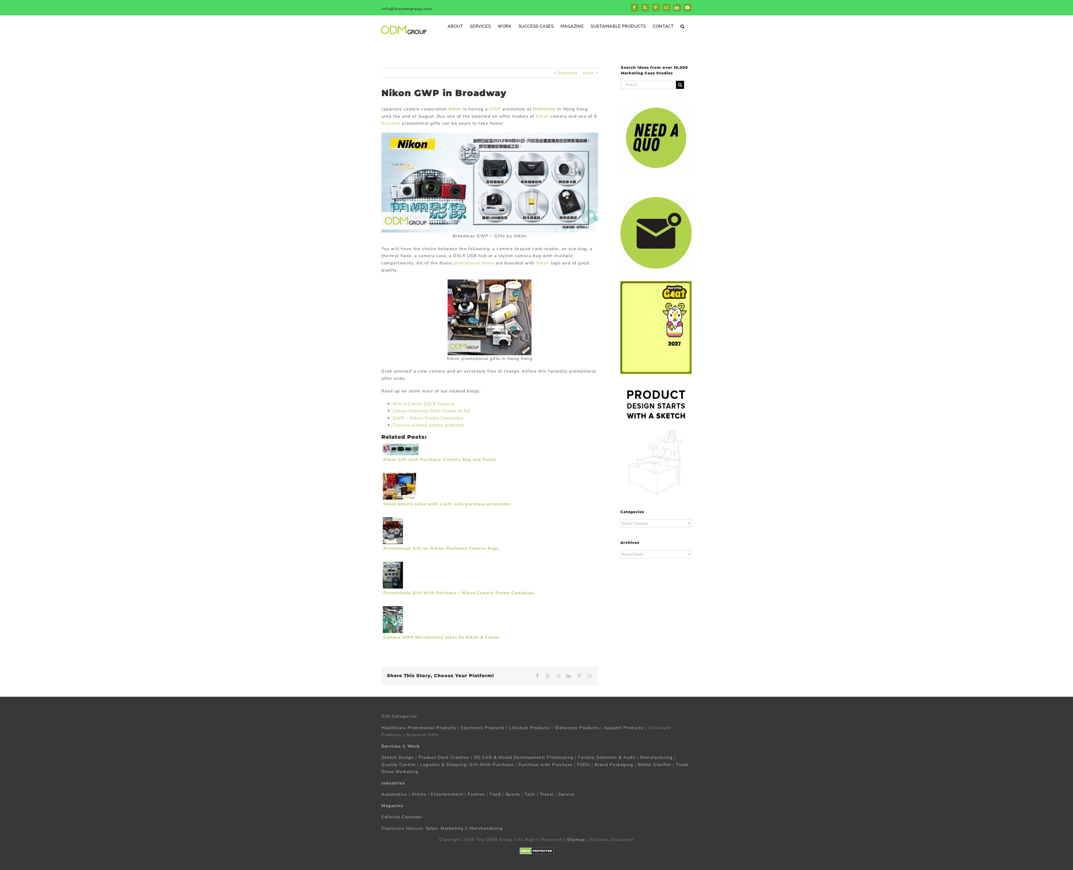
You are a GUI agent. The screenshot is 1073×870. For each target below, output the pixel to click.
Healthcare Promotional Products (418, 727)
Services (391, 746)
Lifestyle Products (529, 727)
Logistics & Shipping (443, 764)
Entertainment (447, 794)
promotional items (474, 263)
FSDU (583, 764)
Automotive (394, 794)
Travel (547, 794)
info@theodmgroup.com (406, 8)
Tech (529, 794)
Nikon (455, 109)
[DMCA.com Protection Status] (537, 851)
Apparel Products (623, 727)
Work (413, 746)
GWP (495, 109)
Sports (512, 794)
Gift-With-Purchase (491, 764)
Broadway (544, 109)
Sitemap (576, 839)
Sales (432, 828)
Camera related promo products (428, 425)
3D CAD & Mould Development (509, 757)
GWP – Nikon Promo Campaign (428, 418)
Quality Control (398, 764)
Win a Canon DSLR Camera (424, 404)
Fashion (476, 794)
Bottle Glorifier (653, 764)
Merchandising (486, 828)
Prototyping (560, 757)
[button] (682, 26)
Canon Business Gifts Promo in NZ (431, 411)
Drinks (419, 794)
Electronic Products (483, 727)
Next (588, 73)
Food (495, 794)
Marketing (452, 828)
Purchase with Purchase (545, 764)
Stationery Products (577, 727)
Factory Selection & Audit (607, 757)
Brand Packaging (614, 764)
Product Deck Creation (444, 757)
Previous (567, 73)
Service (567, 794)
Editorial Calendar (401, 817)
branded (390, 123)
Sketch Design (397, 757)
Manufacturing (656, 757)
